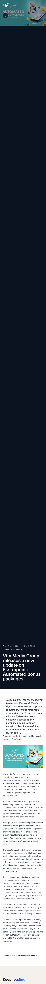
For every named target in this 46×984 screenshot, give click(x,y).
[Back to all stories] (5, 15)
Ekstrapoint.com (10, 780)
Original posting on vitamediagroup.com (19, 955)
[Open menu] (41, 5)
